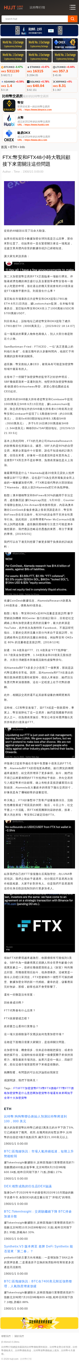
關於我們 (19, 1336)
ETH (13, 147)
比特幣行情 (26, 1359)
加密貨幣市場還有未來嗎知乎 (54, 1093)
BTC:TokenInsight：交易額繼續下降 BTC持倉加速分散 (38, 1214)
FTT (22, 1088)
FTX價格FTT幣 (55, 1088)
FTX (16, 1088)
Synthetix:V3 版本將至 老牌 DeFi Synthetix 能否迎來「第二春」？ (38, 1249)
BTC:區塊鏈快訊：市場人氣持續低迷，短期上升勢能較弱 (39, 1154)
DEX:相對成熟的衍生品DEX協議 (28, 1186)
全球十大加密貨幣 (15, 1097)
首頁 (4, 147)
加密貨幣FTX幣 (35, 1088)
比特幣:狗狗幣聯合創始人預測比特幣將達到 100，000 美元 (35, 1119)
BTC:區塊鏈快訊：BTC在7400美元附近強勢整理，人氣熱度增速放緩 (38, 1284)
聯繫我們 (6, 1336)
